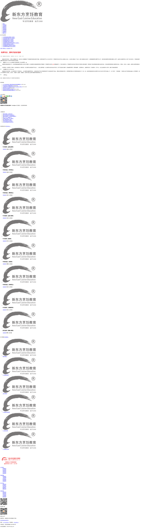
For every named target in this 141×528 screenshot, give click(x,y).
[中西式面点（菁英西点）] (19, 190)
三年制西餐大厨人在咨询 (8, 41)
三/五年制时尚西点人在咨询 (9, 38)
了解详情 (4, 149)
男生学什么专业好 (6, 87)
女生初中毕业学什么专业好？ (8, 89)
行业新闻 (4, 495)
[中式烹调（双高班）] (19, 236)
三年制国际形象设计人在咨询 (9, 46)
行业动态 (8, 48)
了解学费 (4, 477)
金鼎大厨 (4, 486)
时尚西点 (4, 485)
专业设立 (4, 478)
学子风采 (4, 30)
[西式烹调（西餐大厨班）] (19, 328)
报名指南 (2, 475)
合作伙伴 (4, 494)
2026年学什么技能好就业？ (8, 85)
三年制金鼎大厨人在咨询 (8, 39)
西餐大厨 (4, 488)
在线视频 (4, 29)
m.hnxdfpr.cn (16, 522)
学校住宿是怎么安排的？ (8, 120)
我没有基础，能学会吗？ (8, 113)
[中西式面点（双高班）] (19, 259)
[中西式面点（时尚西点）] (19, 167)
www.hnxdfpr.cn (6, 522)
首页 (4, 23)
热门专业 (2, 483)
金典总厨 (4, 484)
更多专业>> (8, 126)
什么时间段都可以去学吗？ (8, 122)
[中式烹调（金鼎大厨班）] (19, 213)
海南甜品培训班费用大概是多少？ (9, 90)
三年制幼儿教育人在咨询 (8, 44)
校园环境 (4, 470)
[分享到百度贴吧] (11, 96)
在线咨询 (4, 481)
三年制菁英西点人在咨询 (8, 40)
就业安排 (2, 490)
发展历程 (4, 473)
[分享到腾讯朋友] (8, 96)
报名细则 (4, 479)
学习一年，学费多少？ (7, 117)
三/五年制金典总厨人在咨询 (9, 37)
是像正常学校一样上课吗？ (8, 118)
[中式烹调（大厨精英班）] (19, 305)
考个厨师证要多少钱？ (7, 119)
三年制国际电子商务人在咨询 (9, 45)
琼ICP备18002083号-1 (4, 520)
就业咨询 (4, 496)
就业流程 (4, 493)
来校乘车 (4, 476)
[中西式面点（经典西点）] (19, 282)
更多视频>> (6, 337)
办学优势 (4, 472)
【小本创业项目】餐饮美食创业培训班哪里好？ (12, 84)
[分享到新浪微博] (4, 96)
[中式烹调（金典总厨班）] (19, 144)
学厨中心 (4, 48)
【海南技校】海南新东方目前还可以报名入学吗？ (12, 86)
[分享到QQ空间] (3, 96)
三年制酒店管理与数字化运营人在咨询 (11, 42)
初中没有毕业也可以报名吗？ (9, 115)
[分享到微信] (6, 96)
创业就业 (4, 28)
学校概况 (4, 24)
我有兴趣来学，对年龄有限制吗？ (9, 116)
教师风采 (4, 27)
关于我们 (2, 467)
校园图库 (4, 31)
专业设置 (4, 26)
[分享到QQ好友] (9, 96)
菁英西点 (4, 487)
